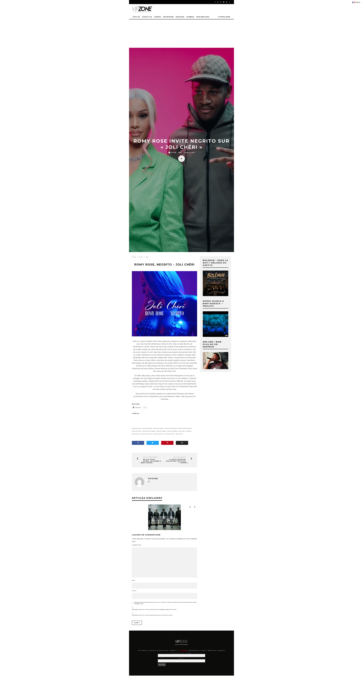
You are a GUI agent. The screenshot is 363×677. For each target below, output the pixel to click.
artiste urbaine (172, 431)
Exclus (136, 17)
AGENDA (190, 17)
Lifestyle (147, 17)
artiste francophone (185, 428)
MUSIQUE (180, 17)
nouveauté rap (170, 434)
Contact (153, 650)
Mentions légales (216, 650)
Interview (168, 17)
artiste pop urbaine (149, 431)
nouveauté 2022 (159, 434)
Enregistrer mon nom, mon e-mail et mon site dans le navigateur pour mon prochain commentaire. (165, 603)
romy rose (179, 434)
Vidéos (157, 17)
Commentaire (137, 545)
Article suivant (179, 457)
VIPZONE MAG (203, 17)
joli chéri (182, 431)
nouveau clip (137, 434)
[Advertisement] (181, 33)
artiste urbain (161, 431)
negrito (189, 431)
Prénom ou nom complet (181, 653)
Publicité (164, 650)
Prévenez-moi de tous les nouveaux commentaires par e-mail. (154, 609)
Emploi (173, 650)
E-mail (134, 590)
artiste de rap (137, 428)
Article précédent (150, 457)
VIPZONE (173, 152)
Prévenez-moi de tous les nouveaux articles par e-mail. (152, 615)
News (180, 152)
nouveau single (147, 434)
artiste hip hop (137, 431)
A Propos (142, 650)
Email (181, 658)
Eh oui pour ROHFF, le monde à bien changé (151, 461)
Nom (134, 580)
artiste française (171, 428)
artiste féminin (147, 428)
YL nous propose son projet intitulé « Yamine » (177, 461)
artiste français (159, 428)
